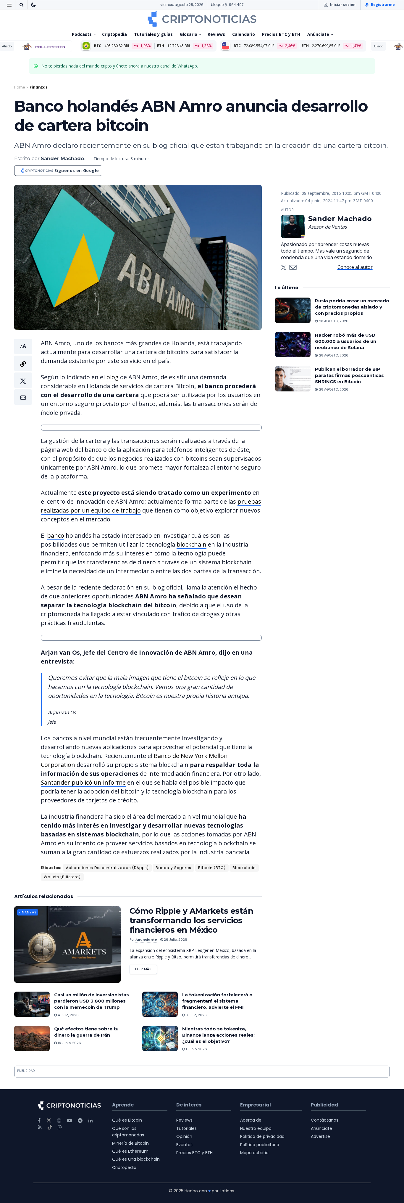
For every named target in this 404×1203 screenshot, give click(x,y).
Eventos (184, 1145)
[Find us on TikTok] (50, 1127)
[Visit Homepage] (202, 18)
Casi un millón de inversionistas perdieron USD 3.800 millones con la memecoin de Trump (91, 1001)
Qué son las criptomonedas (128, 1131)
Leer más (146, 968)
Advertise (320, 1136)
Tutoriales (186, 1128)
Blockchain (244, 867)
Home (19, 87)
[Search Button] (21, 4)
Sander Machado (62, 158)
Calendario (243, 34)
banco (55, 535)
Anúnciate (318, 34)
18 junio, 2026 (69, 1042)
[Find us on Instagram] (59, 1120)
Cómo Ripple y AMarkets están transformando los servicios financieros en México (191, 920)
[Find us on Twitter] (48, 1120)
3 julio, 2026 (196, 1015)
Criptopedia (114, 34)
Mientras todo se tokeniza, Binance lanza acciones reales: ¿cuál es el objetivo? (218, 1035)
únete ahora (128, 66)
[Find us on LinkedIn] (90, 1120)
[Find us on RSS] (40, 1127)
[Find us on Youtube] (69, 1120)
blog (112, 377)
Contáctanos (324, 1120)
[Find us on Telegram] (80, 1120)
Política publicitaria (259, 1145)
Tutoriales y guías (153, 34)
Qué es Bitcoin (127, 1120)
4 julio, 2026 (68, 1015)
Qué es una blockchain (136, 1159)
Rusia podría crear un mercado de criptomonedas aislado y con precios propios (352, 307)
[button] (23, 372)
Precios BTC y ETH (281, 34)
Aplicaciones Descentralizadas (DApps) (107, 867)
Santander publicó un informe (83, 782)
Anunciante (146, 939)
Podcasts (82, 34)
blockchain (191, 544)
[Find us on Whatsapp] (60, 1127)
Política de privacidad (262, 1136)
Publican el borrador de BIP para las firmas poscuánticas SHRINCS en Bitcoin (349, 375)
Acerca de (250, 1120)
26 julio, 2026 (175, 939)
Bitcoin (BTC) (212, 867)
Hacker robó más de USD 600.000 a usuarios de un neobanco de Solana (345, 341)
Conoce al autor (355, 267)
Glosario (188, 34)
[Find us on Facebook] (39, 1120)
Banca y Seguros (173, 867)
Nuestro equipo (256, 1128)
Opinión (184, 1136)
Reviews (216, 34)
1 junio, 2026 (196, 1049)
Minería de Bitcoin (130, 1143)
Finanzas (39, 87)
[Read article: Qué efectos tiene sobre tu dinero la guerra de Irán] (32, 1038)
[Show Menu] (9, 4)
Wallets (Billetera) (62, 876)
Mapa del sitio (254, 1153)
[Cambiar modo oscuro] (33, 4)
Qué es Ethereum (130, 1151)
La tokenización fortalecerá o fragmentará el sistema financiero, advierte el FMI (217, 1001)
